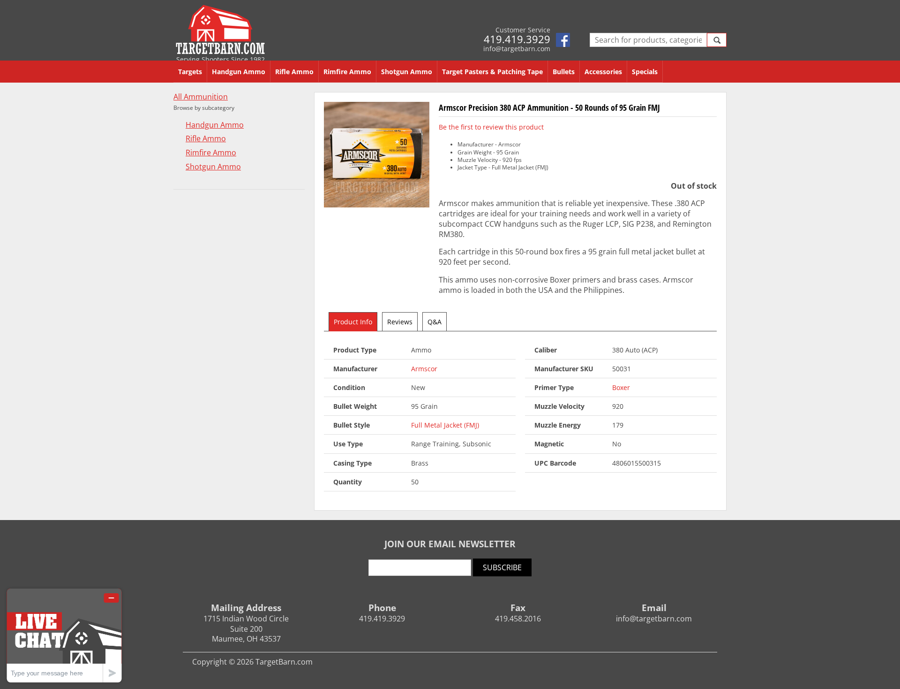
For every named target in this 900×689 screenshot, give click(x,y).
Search (717, 40)
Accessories (603, 71)
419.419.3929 (517, 39)
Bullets (564, 71)
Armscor (424, 368)
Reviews (399, 321)
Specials (645, 71)
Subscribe (502, 567)
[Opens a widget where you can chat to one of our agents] (64, 635)
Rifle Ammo (294, 71)
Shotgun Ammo (406, 71)
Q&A (435, 321)
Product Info (353, 321)
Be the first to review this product (491, 126)
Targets (190, 71)
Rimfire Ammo (347, 71)
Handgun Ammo (238, 71)
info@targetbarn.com (516, 48)
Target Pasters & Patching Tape (492, 71)
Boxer (621, 387)
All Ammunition (200, 97)
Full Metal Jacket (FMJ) (445, 425)
